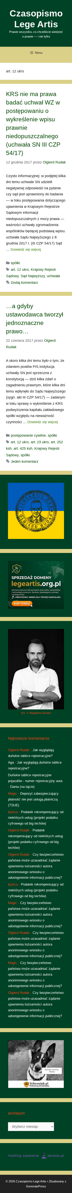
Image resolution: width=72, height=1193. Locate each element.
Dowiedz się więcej (26, 250)
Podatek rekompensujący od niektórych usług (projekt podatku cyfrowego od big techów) (35, 818)
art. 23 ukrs (40, 442)
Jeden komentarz (24, 462)
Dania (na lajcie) (22, 787)
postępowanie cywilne (28, 435)
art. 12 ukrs (20, 270)
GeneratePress (36, 1186)
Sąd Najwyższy (33, 276)
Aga (11, 762)
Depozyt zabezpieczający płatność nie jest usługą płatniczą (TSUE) (33, 799)
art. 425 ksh (23, 448)
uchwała (53, 276)
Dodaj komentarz (24, 283)
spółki (15, 263)
